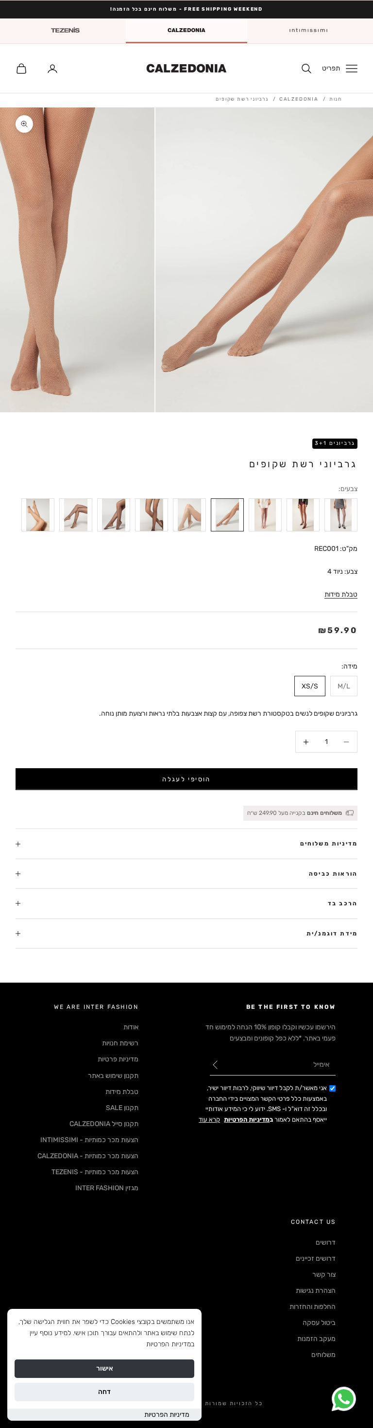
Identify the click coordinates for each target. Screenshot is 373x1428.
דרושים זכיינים (316, 1258)
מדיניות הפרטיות (166, 1414)
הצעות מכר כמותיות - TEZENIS (94, 1172)
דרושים (326, 1242)
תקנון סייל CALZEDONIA (103, 1124)
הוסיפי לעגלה (186, 779)
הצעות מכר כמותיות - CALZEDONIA (87, 1156)
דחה (104, 1392)
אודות (130, 1027)
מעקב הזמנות (316, 1339)
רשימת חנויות (120, 1043)
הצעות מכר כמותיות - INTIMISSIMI (89, 1140)
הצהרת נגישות (316, 1291)
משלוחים (323, 1355)
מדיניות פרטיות (118, 1059)
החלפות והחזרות (312, 1307)
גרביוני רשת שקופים (242, 99)
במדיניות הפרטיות (170, 1344)
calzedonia (299, 99)
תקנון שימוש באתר (113, 1076)
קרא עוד (209, 1119)
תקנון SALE (122, 1108)
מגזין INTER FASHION (106, 1188)
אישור (104, 1368)
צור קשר (324, 1274)
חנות (335, 99)
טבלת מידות (340, 594)
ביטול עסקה (319, 1323)
